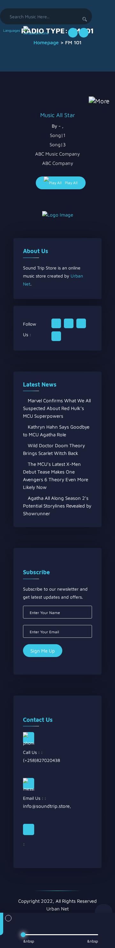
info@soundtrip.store (46, 806)
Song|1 (57, 135)
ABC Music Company (57, 154)
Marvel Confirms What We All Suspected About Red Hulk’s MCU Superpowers (57, 408)
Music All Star (57, 115)
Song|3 (58, 144)
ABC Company (57, 163)
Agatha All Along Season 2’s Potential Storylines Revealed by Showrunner (57, 505)
